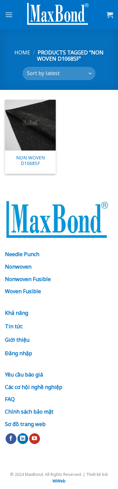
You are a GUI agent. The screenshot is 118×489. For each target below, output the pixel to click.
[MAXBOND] (59, 15)
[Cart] (110, 15)
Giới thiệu (17, 339)
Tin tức (14, 326)
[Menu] (9, 15)
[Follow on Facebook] (11, 438)
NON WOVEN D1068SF (30, 160)
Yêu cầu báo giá (24, 374)
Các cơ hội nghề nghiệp (33, 387)
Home (22, 52)
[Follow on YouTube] (34, 438)
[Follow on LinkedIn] (22, 438)
